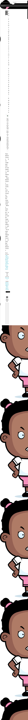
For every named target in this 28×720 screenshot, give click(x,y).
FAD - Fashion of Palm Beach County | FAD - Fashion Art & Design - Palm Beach (8, 61)
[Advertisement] (16, 32)
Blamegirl (7, 278)
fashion (6, 282)
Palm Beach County (7, 288)
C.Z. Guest (7, 119)
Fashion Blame (7, 284)
